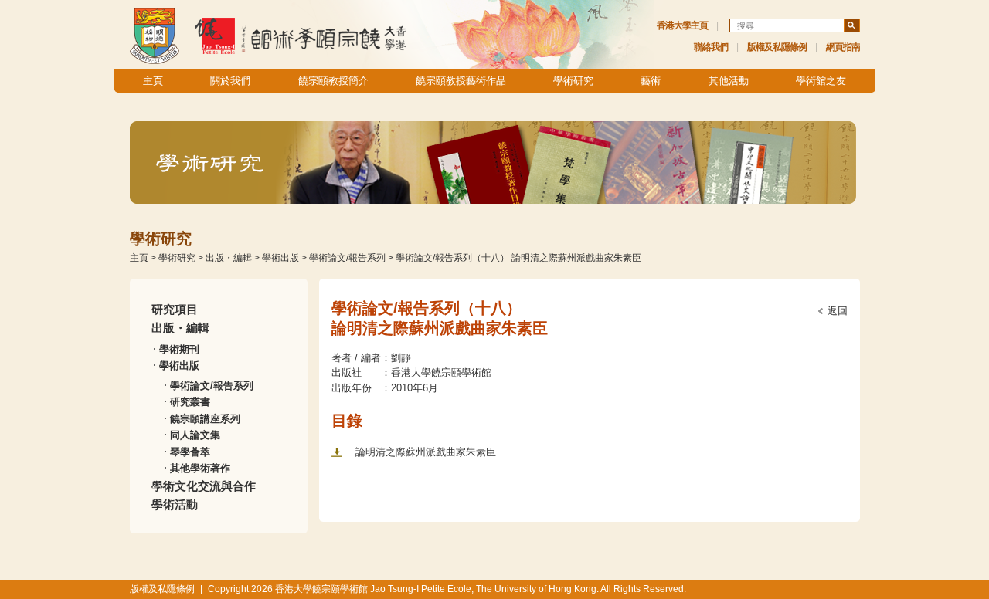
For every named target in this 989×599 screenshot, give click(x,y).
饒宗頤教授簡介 (333, 80)
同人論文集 (195, 435)
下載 (336, 452)
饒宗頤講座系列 (205, 419)
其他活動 (729, 80)
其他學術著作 (200, 468)
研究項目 (174, 309)
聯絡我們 (711, 47)
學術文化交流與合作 (203, 485)
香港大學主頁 (682, 25)
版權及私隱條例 (777, 47)
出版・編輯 (229, 257)
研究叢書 (190, 402)
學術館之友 (821, 80)
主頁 (153, 80)
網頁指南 (843, 47)
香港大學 (154, 35)
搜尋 (852, 25)
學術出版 (280, 257)
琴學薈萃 (190, 452)
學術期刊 (179, 349)
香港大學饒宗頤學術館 (300, 35)
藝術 (651, 80)
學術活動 (174, 504)
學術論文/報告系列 (347, 257)
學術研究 (573, 80)
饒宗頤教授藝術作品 (461, 80)
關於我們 (230, 80)
